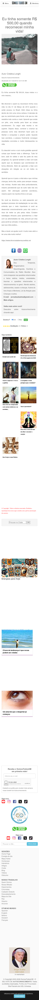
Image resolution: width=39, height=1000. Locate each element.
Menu (6, 3)
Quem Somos (7, 882)
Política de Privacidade (27, 984)
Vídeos (4, 873)
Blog (3, 870)
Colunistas (5, 889)
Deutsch (5, 918)
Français (5, 920)
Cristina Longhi (13, 73)
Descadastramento (8, 894)
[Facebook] (14, 801)
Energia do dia (7, 856)
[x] (20, 801)
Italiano (4, 915)
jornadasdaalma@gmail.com (22, 297)
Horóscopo (6, 861)
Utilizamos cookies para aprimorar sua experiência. (18, 993)
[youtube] (3, 801)
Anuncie (5, 903)
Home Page (6, 854)
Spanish (5, 910)
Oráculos (5, 875)
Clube (4, 868)
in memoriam (19, 974)
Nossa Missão (7, 884)
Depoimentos (6, 887)
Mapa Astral (6, 858)
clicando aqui (9, 312)
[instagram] (9, 801)
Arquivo (4, 901)
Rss (3, 899)
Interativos (5, 863)
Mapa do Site (6, 896)
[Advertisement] (19, 485)
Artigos (4, 865)
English (4, 913)
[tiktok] (26, 801)
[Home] (19, 815)
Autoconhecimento (13, 78)
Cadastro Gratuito (8, 892)
